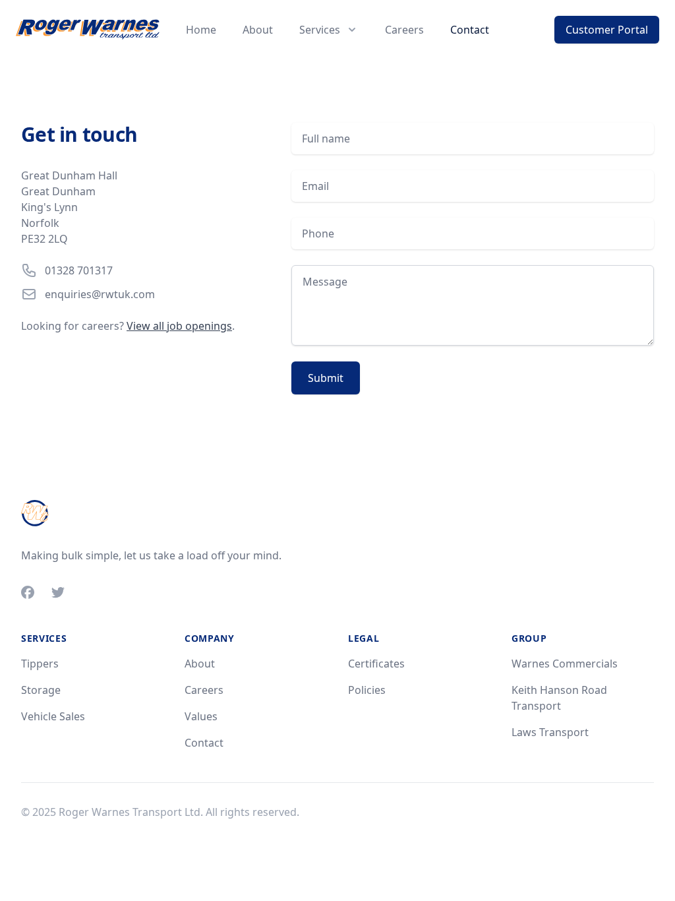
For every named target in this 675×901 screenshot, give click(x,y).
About (258, 29)
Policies (367, 690)
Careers (404, 29)
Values (201, 716)
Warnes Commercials (565, 663)
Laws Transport (550, 732)
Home (201, 29)
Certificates (376, 663)
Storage (41, 690)
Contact (469, 29)
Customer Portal (607, 29)
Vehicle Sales (53, 716)
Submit (325, 378)
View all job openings (179, 326)
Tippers (40, 663)
